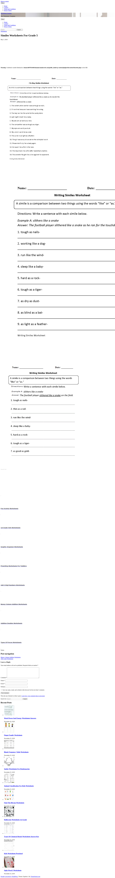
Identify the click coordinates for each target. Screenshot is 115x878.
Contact (6, 7)
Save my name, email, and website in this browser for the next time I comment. (24, 690)
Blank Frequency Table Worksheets (16, 752)
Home (5, 6)
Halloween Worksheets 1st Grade (15, 820)
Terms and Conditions (10, 9)
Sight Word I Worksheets (12, 870)
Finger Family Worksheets (13, 735)
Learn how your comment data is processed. (33, 696)
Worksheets (4, 31)
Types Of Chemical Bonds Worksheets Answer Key (21, 836)
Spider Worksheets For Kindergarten (17, 769)
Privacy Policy (8, 10)
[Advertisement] (51, 52)
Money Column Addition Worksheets (11, 657)
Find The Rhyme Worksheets (14, 803)
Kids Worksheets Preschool (13, 853)
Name (3, 680)
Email (3, 683)
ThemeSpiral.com (35, 876)
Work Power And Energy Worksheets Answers (20, 718)
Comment (4, 677)
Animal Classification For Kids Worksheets (19, 786)
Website (3, 686)
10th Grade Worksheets (7, 659)
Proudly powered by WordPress (9, 876)
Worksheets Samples (6, 13)
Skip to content (5, 1)
